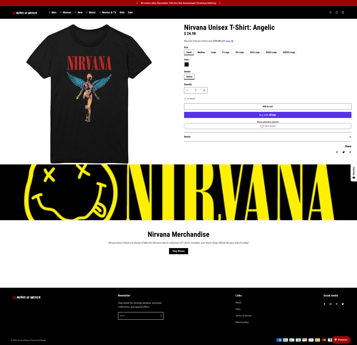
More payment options (268, 121)
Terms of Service (243, 315)
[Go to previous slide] (137, 3)
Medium (201, 52)
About (238, 302)
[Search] (330, 12)
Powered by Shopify (38, 340)
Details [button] (187, 136)
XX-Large (240, 52)
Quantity (188, 84)
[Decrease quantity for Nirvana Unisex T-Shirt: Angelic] (187, 90)
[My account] (337, 12)
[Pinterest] (337, 304)
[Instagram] (330, 304)
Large (213, 52)
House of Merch (24, 340)
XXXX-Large (271, 52)
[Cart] (343, 12)
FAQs (238, 309)
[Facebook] (324, 304)
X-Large (225, 52)
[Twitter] (343, 304)
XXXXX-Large (289, 52)
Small (188, 52)
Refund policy (242, 322)
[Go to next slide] (219, 3)
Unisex (189, 76)
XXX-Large (255, 52)
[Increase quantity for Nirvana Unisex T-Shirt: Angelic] (204, 90)
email (122, 315)
